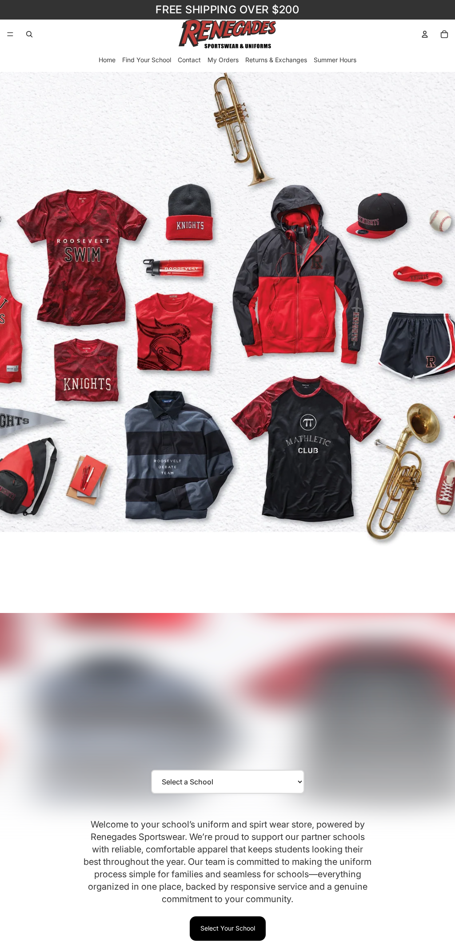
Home (107, 60)
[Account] (425, 34)
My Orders (223, 60)
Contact (189, 60)
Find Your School (146, 60)
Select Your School (227, 928)
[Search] (29, 34)
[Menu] (10, 34)
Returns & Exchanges (276, 60)
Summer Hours (335, 60)
